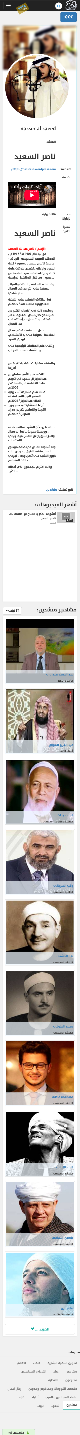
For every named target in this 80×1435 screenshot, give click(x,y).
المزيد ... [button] (41, 1329)
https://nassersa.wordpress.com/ (33, 169)
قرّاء (21, 1397)
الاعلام (21, 1362)
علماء (36, 1362)
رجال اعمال (14, 1388)
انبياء (40, 1405)
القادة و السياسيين (33, 1371)
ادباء (56, 1371)
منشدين (51, 489)
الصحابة (53, 1380)
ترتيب (12, 610)
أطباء (35, 1397)
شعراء (55, 1405)
